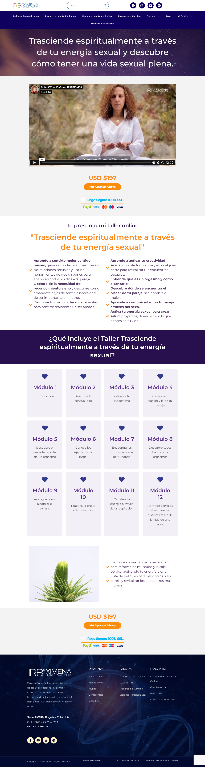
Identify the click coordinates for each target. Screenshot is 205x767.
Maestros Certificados (102, 23)
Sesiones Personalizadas (25, 16)
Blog (168, 16)
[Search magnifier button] (105, 5)
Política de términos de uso (128, 760)
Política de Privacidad (92, 760)
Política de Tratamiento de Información (162, 760)
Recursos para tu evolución (97, 16)
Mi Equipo (182, 16)
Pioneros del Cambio (129, 16)
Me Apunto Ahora (102, 187)
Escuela (151, 16)
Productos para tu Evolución (60, 16)
